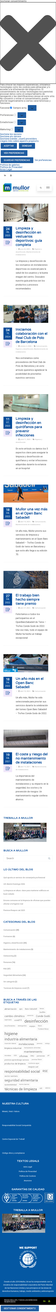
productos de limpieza (15, 1063)
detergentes (22, 1026)
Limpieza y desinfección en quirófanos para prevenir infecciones (29, 427)
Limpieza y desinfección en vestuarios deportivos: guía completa (29, 236)
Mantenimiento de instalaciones (28, 525)
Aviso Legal (6, 169)
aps (20, 1009)
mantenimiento (33, 1051)
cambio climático (14, 1016)
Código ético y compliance (13, 1153)
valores (47, 1088)
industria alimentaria (20, 1039)
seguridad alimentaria (21, 1080)
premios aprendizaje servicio (16, 1060)
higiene (11, 1033)
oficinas (23, 1056)
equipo (32, 1026)
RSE (5, 969)
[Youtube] (11, 175)
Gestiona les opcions (11, 134)
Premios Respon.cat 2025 (14, 910)
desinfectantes (9, 1026)
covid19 (18, 1020)
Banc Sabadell (31, 1009)
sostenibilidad (10, 1085)
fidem (40, 1026)
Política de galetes (10, 164)
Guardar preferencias (17, 160)
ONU (32, 1056)
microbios (7, 1055)
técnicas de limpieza (20, 1089)
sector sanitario (11, 1076)
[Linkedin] (5, 175)
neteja (47, 1043)
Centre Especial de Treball (13, 1139)
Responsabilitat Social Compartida (16, 1125)
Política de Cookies (28, 1176)
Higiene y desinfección (24, 349)
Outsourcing (8, 956)
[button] (28, 43)
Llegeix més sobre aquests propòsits (19, 141)
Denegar (27, 146)
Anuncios (28, 1181)
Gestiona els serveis (10, 136)
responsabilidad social (22, 1071)
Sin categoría (9, 982)
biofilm (42, 1012)
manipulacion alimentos (32, 1048)
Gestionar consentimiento (20, 1308)
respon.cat (33, 1067)
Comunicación (41, 346)
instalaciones (26, 1044)
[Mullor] (16, 195)
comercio (30, 1015)
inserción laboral (10, 1043)
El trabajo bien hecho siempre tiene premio (27, 599)
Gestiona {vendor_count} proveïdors (18, 138)
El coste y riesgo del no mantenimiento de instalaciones (32, 758)
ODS (15, 1055)
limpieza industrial (12, 1048)
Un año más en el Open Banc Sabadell (30, 683)
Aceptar (9, 146)
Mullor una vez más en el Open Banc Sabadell (31, 513)
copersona (8, 1020)
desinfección (36, 1021)
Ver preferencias (14, 153)
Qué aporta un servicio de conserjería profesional (24, 877)
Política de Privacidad (11, 167)
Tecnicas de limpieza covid (15, 988)
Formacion (7, 936)
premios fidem (37, 1060)
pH (48, 1055)
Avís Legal (27, 1167)
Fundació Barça (43, 1029)
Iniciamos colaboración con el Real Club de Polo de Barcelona (31, 335)
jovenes (39, 1043)
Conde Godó (43, 1016)
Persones (7, 962)
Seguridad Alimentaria (12, 975)
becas (42, 1009)
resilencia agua (33, 1063)
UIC (41, 1088)
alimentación (10, 1009)
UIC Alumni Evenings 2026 (14, 884)
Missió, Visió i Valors (10, 1111)
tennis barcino (24, 1084)
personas (41, 1056)
